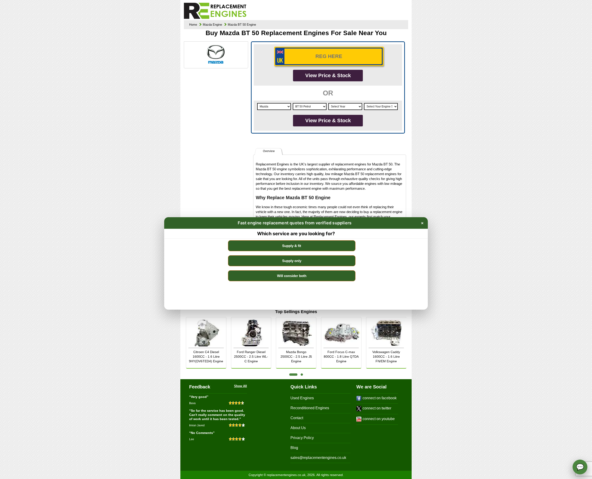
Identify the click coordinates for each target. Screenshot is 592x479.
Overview (269, 151)
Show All (240, 386)
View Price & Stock (328, 75)
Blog (294, 448)
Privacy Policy (302, 438)
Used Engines (302, 398)
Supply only (291, 261)
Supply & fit (291, 246)
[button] (293, 374)
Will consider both (291, 276)
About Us (298, 428)
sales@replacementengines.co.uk (318, 458)
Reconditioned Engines (309, 408)
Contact (296, 418)
